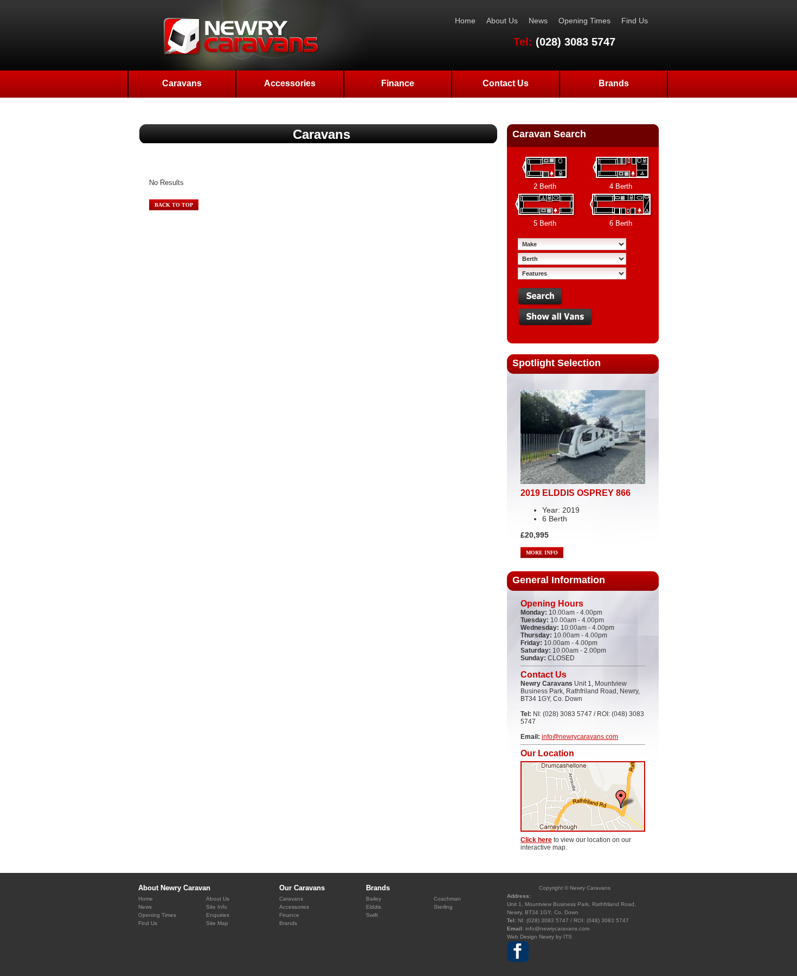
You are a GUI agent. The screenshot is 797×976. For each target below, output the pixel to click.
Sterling (443, 907)
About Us (502, 20)
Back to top (174, 205)
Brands (614, 83)
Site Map (217, 923)
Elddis (373, 907)
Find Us (634, 20)
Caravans (182, 83)
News (538, 20)
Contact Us (506, 83)
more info (542, 553)
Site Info (216, 907)
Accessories (290, 83)
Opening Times (584, 20)
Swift (372, 915)
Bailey (373, 899)
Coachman (447, 899)
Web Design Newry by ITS (539, 937)
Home (465, 20)
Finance (397, 83)
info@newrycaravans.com (580, 737)
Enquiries (217, 915)
